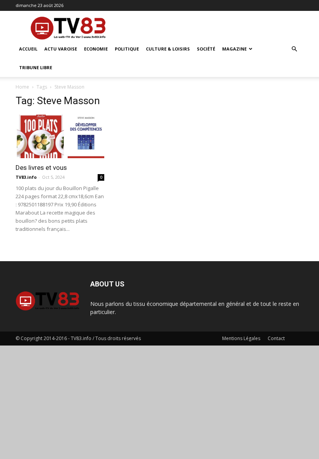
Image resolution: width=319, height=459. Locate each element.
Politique (127, 49)
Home (22, 87)
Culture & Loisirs (168, 49)
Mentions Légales (241, 338)
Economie (96, 49)
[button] (294, 49)
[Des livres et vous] (60, 136)
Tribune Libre (35, 67)
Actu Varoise (60, 49)
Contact (276, 338)
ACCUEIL (28, 49)
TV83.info (26, 177)
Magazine (234, 49)
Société (206, 49)
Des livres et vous (41, 167)
